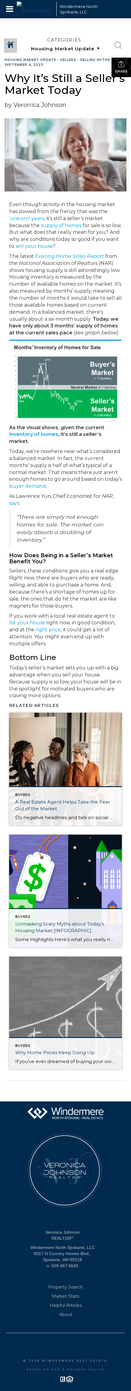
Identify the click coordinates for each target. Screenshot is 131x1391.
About (65, 1314)
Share (121, 71)
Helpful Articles (66, 1305)
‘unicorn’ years (26, 218)
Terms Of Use (44, 1369)
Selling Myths (95, 60)
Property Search (65, 1287)
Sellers (68, 60)
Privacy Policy (86, 1369)
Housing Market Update (30, 60)
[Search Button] (118, 45)
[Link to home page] (35, 9)
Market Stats (65, 1296)
